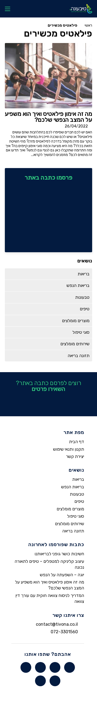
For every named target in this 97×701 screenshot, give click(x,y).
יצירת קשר (75, 456)
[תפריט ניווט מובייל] (7, 8)
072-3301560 (64, 631)
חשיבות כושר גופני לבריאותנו (59, 553)
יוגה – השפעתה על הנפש (62, 574)
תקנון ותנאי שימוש (68, 449)
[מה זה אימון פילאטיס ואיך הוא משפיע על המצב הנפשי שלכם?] (48, 75)
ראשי (88, 25)
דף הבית (76, 441)
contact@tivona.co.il (57, 624)
